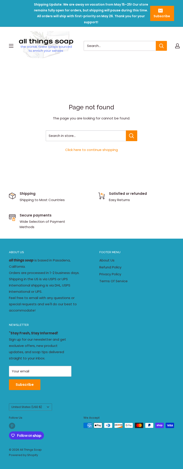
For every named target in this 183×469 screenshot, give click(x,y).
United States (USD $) (26, 407)
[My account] (177, 45)
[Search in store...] (131, 135)
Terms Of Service (113, 281)
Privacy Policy (110, 274)
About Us (106, 260)
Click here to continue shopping (91, 149)
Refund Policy (110, 267)
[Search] (161, 46)
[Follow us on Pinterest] (12, 426)
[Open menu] (11, 46)
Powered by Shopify (23, 455)
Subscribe (162, 16)
